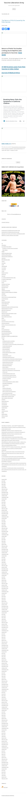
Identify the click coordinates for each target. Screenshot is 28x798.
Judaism (3, 300)
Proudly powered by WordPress (8, 795)
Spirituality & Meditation (7, 383)
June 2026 (4, 482)
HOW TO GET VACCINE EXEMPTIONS (9, 297)
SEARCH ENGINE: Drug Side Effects (9, 394)
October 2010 (4, 765)
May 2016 (4, 656)
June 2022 (4, 559)
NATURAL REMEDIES (6, 315)
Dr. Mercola (4, 281)
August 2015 (4, 671)
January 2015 (4, 682)
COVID (3, 271)
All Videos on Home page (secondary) (10, 248)
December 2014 (5, 684)
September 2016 (5, 650)
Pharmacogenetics (5, 323)
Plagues (3, 326)
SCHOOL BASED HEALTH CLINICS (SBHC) (10, 381)
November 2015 (5, 666)
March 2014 (4, 699)
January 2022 (4, 567)
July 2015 (3, 673)
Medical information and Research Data (10, 307)
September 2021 (5, 573)
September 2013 (5, 708)
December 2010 (5, 762)
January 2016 (4, 663)
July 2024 (3, 520)
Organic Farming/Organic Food (8, 373)
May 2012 (4, 734)
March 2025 (4, 507)
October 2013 (4, 707)
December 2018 (5, 606)
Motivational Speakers (7, 365)
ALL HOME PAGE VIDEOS (6, 246)
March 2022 (4, 564)
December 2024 (5, 511)
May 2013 (4, 715)
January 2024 (4, 529)
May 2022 (4, 560)
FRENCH (3, 289)
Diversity (3, 276)
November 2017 (5, 627)
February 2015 (4, 681)
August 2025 (4, 498)
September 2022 (5, 554)
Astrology (4, 258)
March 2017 (4, 640)
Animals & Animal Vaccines (7, 342)
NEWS (3, 318)
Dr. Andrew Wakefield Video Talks (9, 277)
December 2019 (5, 586)
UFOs (3, 386)
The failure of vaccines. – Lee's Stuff (9, 425)
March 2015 (4, 679)
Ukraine (3, 409)
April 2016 (4, 658)
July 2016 (3, 653)
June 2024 (4, 521)
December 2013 (5, 703)
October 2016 (4, 648)
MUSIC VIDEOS (5, 367)
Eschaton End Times (6, 284)
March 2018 (4, 620)
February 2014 (4, 700)
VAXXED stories (5, 411)
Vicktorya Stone (5, 463)
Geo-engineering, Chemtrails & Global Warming (12, 359)
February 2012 (4, 739)
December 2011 (5, 742)
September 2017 (5, 630)
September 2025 (5, 497)
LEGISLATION (4, 305)
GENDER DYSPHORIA (6, 290)
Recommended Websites (7, 333)
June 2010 (4, 772)
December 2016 (5, 645)
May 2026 (4, 484)
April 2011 (4, 755)
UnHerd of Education (6, 388)
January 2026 (4, 490)
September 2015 (5, 669)
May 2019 (4, 598)
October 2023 (4, 533)
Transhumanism (5, 406)
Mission (9, 461)
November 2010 (5, 764)
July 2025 (3, 500)
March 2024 (4, 526)
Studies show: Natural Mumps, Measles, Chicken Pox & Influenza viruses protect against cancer (14, 427)
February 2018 (4, 622)
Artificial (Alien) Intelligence (7, 256)
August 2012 (4, 729)
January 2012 (4, 741)
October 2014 (4, 687)
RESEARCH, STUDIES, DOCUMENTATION (9, 336)
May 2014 (4, 695)
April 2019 (4, 599)
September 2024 (5, 516)
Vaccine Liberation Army (14, 3)
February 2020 (4, 583)
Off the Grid (4, 372)
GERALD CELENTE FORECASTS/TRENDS (9, 292)
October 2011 (4, 746)
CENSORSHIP (4, 266)
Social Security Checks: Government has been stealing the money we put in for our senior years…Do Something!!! (13, 453)
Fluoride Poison (5, 287)
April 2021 (4, 578)
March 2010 (4, 777)
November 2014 (5, 686)
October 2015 (4, 668)
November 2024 (5, 513)
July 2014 (3, 692)
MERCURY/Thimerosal (6, 310)
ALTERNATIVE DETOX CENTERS (8, 341)
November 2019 (5, 588)
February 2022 (4, 565)
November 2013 (5, 705)
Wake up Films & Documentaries (9, 391)
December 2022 (5, 549)
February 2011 (4, 759)
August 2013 (4, 710)
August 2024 (4, 518)
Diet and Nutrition (6, 349)
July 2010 (3, 770)
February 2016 (4, 661)
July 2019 (3, 594)
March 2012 (4, 738)
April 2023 (4, 542)
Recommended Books (6, 331)
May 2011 (4, 754)
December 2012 (5, 723)
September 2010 (5, 767)
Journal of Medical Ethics (11, 73)
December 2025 (5, 492)
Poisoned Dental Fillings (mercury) (9, 376)
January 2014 (4, 702)
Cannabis (4, 263)
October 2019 (4, 590)
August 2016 (4, 651)
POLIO (3, 148)
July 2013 (3, 712)
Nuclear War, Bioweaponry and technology (11, 370)
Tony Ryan (4, 468)
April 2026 (4, 485)
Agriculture (4, 245)
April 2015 (4, 677)
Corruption (4, 268)
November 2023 (5, 531)
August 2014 (4, 690)
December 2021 (5, 568)
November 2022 (5, 551)
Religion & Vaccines (6, 334)
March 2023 (4, 544)
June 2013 (4, 713)
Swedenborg (4, 403)
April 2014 (4, 697)
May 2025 (4, 503)
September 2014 (5, 689)
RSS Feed (5, 787)
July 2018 (3, 614)
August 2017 (4, 632)
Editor (3, 451)
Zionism (3, 417)
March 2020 (4, 581)
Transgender (4, 404)
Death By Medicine (6, 347)
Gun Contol (4, 295)
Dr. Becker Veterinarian (6, 279)
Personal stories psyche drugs (8, 321)
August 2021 (4, 575)
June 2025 (4, 502)
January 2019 (4, 604)
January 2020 (4, 585)
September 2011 (5, 747)
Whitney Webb (5, 416)
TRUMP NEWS (4, 407)
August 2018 (4, 612)
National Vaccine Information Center (9, 313)
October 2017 (4, 629)
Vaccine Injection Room (18, 148)
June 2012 (4, 733)
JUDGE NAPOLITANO (6, 302)
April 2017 (4, 638)
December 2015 (5, 664)
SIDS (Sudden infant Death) (7, 398)
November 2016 (5, 646)
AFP (5, 150)
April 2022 (4, 562)
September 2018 (5, 611)
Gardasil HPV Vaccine (6, 355)
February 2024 (4, 528)
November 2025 (5, 494)
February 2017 (4, 642)
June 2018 (4, 616)
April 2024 (4, 524)
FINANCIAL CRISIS (5, 285)
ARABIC (3, 251)
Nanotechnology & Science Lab (8, 368)
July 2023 (3, 538)
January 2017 (4, 643)
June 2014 (4, 694)
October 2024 (4, 515)
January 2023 (4, 547)
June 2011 (4, 752)
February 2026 (4, 489)
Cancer (3, 261)
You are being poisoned (7, 393)
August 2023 (4, 536)
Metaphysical (4, 311)
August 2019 (4, 593)
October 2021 (4, 572)
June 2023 (4, 539)
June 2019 (4, 596)
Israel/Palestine (5, 298)
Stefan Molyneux (5, 401)
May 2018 (4, 617)
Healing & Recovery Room (7, 362)
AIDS (3, 339)
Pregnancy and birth (9, 148)
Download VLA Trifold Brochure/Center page (11, 230)
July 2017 (3, 633)
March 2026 (4, 487)
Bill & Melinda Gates (6, 259)
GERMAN (3, 294)
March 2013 (4, 718)
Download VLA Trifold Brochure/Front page (10, 232)
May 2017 (4, 637)
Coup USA (4, 269)
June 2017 (4, 635)
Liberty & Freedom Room (7, 363)
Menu (14, 8)
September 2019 (5, 591)
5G (2, 243)
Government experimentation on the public (11, 360)
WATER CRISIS (4, 414)
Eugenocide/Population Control (8, 352)
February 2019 (4, 603)
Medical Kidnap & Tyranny (7, 308)
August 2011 (4, 749)
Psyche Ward (5, 380)
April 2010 (4, 775)
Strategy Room (5, 385)
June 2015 (4, 674)
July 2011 (3, 751)
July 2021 (3, 577)
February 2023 (4, 546)
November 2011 (5, 744)
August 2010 (4, 768)
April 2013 (4, 716)
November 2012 (5, 725)
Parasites (4, 320)
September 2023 (5, 534)
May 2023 (4, 541)
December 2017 (5, 625)
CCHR (3, 264)
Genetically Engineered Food (8, 357)
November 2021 (5, 570)
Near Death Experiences (7, 316)
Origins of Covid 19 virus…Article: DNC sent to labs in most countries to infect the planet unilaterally (14, 448)
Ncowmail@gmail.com (16, 214)
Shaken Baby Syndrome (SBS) (8, 396)
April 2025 (4, 505)
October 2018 (4, 609)
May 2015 (4, 676)
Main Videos (5, 250)
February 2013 (4, 720)
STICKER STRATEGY (5, 222)
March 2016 (4, 659)
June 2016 (4, 655)
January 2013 (4, 721)
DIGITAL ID (4, 274)
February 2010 (4, 778)
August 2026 (4, 479)
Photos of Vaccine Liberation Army (9, 324)
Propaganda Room (5, 329)
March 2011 (4, 757)
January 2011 (4, 760)
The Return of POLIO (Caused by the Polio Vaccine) (13, 21)
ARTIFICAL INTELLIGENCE (6, 254)
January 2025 (4, 510)
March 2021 (4, 580)
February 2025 (4, 508)
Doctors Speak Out (6, 350)
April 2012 (4, 736)
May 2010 (4, 773)
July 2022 (3, 557)
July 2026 (3, 481)
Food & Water (5, 354)
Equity (3, 282)
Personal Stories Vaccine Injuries (18, 147)
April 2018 (4, 619)
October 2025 (4, 495)
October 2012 (4, 726)
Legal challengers (5, 303)
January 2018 (4, 624)
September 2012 (5, 728)
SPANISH (3, 399)
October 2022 (4, 552)
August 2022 (4, 555)
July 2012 (3, 731)
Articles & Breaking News (7, 253)
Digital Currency (5, 272)
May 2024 (4, 523)
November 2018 (5, 607)
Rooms (3, 337)
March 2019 (4, 601)
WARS (3, 412)
